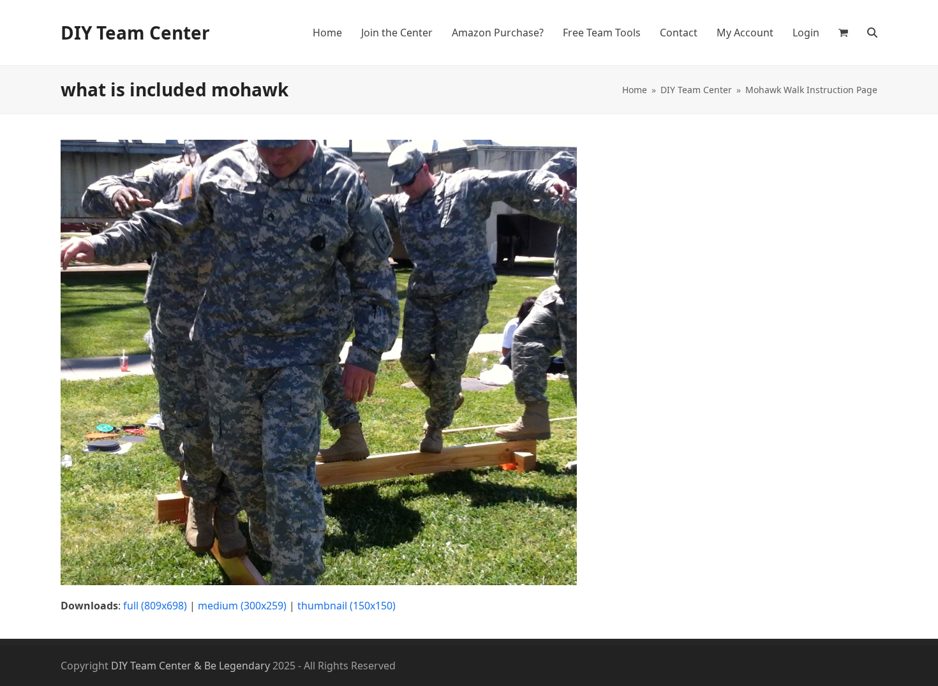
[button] (843, 32)
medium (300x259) (242, 606)
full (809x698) (155, 606)
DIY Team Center (135, 32)
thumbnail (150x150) (346, 606)
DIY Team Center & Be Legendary (190, 666)
